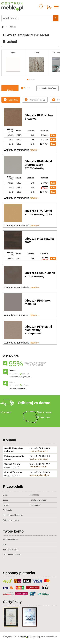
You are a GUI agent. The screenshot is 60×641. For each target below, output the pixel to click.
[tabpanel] (13, 62)
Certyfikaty (12, 602)
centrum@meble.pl (38, 451)
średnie (37, 100)
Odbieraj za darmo (34, 403)
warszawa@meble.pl (39, 475)
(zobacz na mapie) (11, 467)
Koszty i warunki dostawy (13, 515)
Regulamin (34, 495)
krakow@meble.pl (38, 467)
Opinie (5, 500)
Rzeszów (43, 417)
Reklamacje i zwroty (11, 520)
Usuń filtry (13, 100)
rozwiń (33, 150)
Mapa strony (35, 505)
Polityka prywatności (38, 500)
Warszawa (44, 412)
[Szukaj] (55, 18)
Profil (5, 545)
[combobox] (47, 88)
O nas (5, 495)
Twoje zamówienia (10, 539)
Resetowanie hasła (10, 550)
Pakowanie (7, 510)
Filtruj (10, 90)
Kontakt (9, 440)
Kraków (6, 412)
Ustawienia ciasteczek (12, 555)
